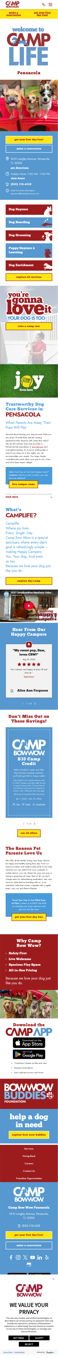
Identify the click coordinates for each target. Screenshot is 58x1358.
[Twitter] (25, 1257)
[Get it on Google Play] (29, 1054)
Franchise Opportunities (29, 1178)
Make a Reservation (13, 14)
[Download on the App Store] (29, 1042)
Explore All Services (29, 277)
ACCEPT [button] (39, 1337)
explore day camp (28, 581)
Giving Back (29, 1156)
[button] (53, 1279)
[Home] (12, 4)
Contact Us (29, 1171)
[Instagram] (18, 1257)
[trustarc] (50, 1352)
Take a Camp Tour (29, 326)
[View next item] (35, 703)
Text (18, 804)
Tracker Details (19, 1352)
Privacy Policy (8, 1352)
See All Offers (29, 833)
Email (28, 804)
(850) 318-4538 (21, 184)
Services (29, 1148)
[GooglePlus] (29, 1264)
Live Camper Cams (23, 484)
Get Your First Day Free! (42, 14)
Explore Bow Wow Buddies (29, 1135)
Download (40, 804)
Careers (29, 1163)
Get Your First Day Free (29, 917)
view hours (18, 178)
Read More (29, 676)
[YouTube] (32, 1257)
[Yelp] (47, 1257)
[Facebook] (11, 1257)
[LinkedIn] (39, 1257)
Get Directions (20, 168)
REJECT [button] (29, 1344)
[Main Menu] (50, 4)
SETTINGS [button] (18, 1337)
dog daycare (37, 446)
